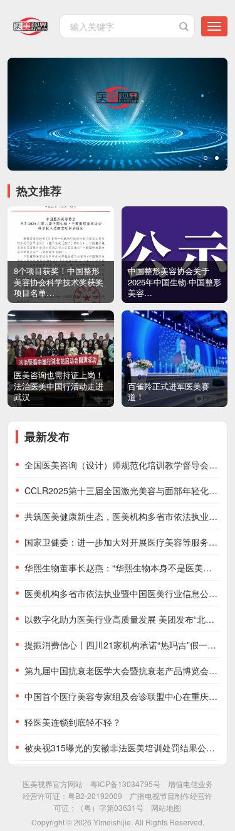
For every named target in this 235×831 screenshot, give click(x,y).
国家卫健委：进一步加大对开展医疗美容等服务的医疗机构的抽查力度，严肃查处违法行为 (121, 542)
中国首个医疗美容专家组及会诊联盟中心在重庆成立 (121, 696)
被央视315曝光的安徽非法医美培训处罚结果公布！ (121, 747)
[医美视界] (30, 26)
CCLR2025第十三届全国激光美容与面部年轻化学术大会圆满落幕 (121, 490)
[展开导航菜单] (214, 26)
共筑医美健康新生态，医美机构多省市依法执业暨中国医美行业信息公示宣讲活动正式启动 (121, 516)
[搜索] (183, 26)
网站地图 (166, 807)
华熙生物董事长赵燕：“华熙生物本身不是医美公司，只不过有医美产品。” (121, 567)
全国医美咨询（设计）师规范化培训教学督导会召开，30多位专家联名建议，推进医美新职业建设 (121, 464)
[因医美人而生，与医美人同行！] (117, 114)
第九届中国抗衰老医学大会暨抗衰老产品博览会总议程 (121, 670)
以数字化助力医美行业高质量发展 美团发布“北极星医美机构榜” (121, 619)
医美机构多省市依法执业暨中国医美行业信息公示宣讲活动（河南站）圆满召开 (121, 593)
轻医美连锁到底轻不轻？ (72, 722)
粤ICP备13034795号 (125, 783)
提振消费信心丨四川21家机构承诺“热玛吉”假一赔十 (121, 644)
